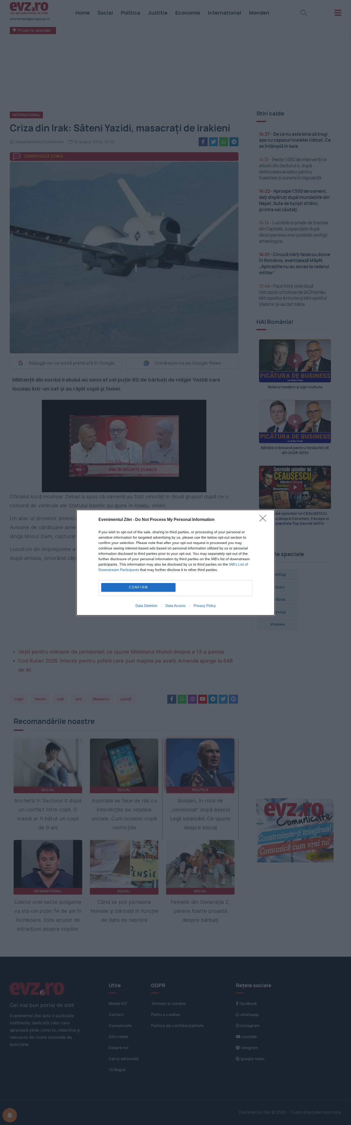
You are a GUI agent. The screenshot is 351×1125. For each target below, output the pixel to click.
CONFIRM (138, 587)
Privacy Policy (204, 606)
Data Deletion (146, 606)
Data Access (175, 606)
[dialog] (175, 562)
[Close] (264, 520)
